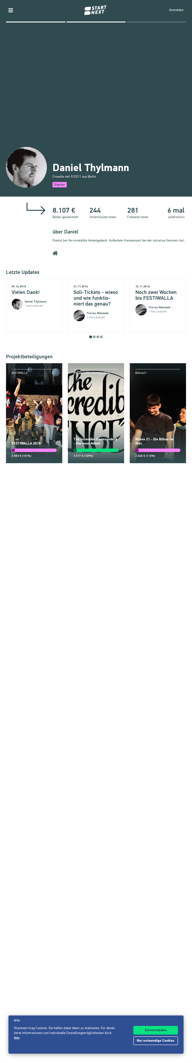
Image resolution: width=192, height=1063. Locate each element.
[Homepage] (96, 10)
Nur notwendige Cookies (155, 1041)
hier (17, 1038)
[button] (90, 336)
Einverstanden (156, 1030)
